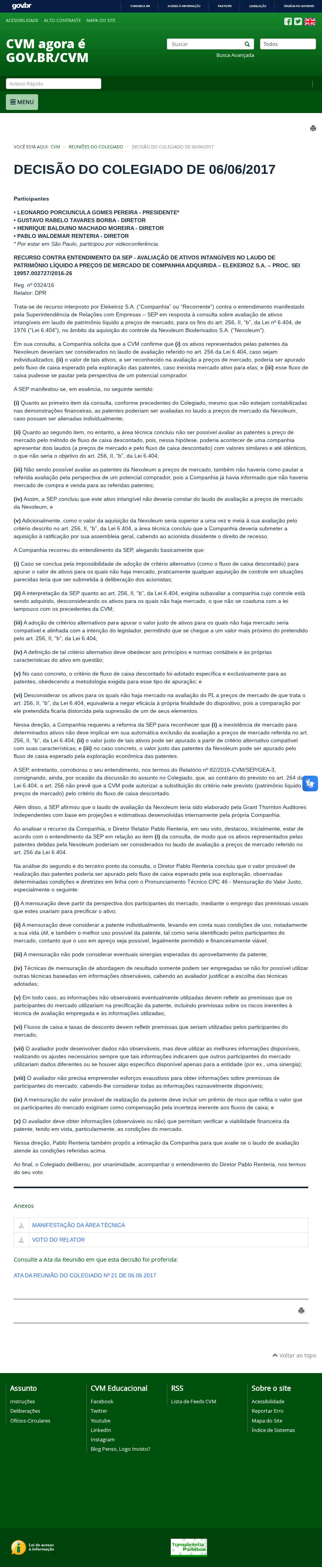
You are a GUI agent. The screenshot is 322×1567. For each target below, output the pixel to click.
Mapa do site (100, 20)
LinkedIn (101, 1430)
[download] (21, 1226)
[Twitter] (298, 21)
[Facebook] (288, 22)
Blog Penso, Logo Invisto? (120, 1448)
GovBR (21, 6)
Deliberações (25, 1410)
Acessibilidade (22, 20)
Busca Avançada (235, 55)
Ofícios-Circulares (30, 1420)
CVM (55, 147)
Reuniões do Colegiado (96, 147)
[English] (310, 22)
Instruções (22, 1401)
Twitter (99, 1410)
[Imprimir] (301, 1310)
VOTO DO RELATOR (58, 1239)
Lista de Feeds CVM (193, 1401)
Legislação (257, 6)
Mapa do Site (267, 1420)
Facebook (102, 1401)
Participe (225, 6)
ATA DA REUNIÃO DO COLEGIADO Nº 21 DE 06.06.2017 (85, 1275)
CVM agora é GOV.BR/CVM (47, 50)
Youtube (100, 1420)
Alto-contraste (62, 20)
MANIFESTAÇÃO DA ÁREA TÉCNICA (78, 1225)
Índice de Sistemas (273, 1430)
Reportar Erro (268, 1410)
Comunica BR (140, 6)
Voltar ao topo (297, 1355)
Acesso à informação (184, 6)
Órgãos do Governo (299, 6)
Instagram (103, 1439)
